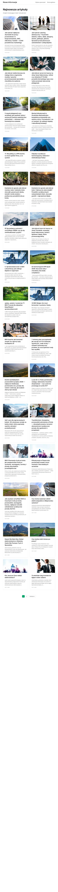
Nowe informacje (10, 2)
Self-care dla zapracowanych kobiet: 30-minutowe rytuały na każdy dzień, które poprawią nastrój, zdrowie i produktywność (15, 424)
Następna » (32, 596)
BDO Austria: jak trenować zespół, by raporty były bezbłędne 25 (14, 341)
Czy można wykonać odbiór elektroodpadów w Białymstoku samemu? (42, 501)
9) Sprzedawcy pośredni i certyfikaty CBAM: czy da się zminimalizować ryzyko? (15, 230)
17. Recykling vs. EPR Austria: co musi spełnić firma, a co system (15, 156)
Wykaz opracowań (40, 2)
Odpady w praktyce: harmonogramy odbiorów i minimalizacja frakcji (41, 156)
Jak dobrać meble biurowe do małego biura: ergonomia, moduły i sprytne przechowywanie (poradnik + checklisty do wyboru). (15, 77)
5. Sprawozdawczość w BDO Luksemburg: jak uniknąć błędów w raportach (14, 269)
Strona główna (51, 2)
